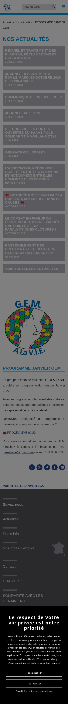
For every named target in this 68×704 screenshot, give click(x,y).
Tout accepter (34, 672)
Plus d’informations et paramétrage (34, 691)
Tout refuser (34, 683)
